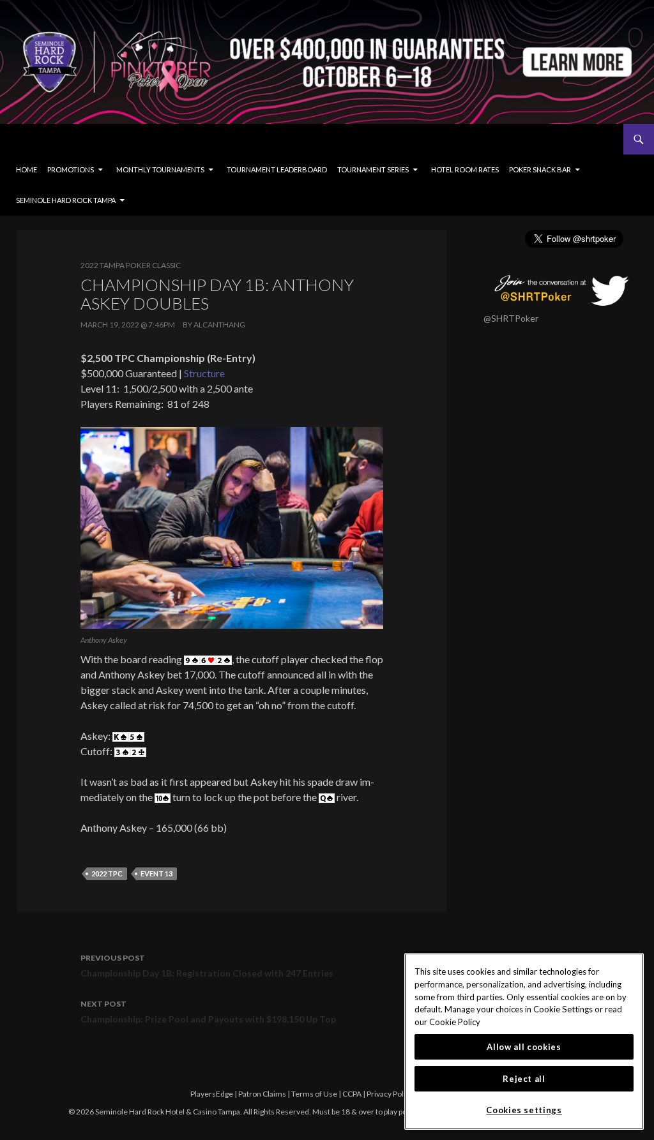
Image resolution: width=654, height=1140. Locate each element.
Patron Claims (262, 1094)
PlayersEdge (211, 1094)
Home (26, 169)
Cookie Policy (454, 1022)
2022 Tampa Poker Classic (130, 265)
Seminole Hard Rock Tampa (66, 200)
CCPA (351, 1094)
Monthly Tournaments (160, 169)
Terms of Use (314, 1094)
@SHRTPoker (510, 318)
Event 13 (156, 873)
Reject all (524, 1079)
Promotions (70, 169)
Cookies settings (524, 1110)
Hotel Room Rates (465, 169)
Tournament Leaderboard (277, 169)
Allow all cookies (524, 1047)
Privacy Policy (390, 1094)
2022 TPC (107, 873)
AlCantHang (219, 324)
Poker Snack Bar (540, 169)
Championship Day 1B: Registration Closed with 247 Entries (206, 966)
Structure (204, 373)
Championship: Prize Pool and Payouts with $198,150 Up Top (208, 1011)
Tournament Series (373, 169)
